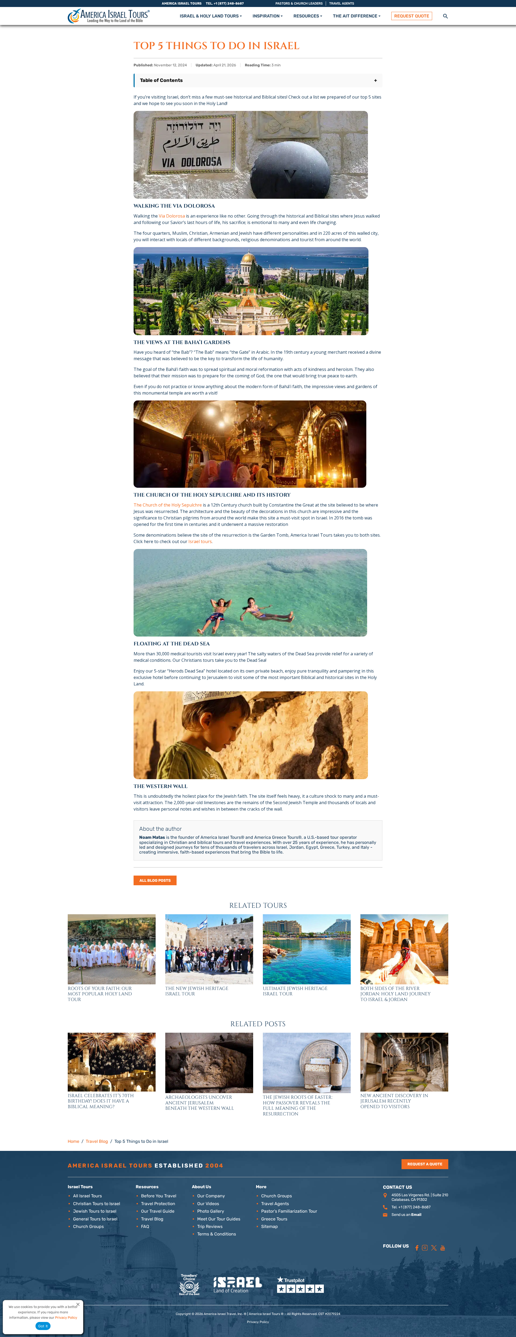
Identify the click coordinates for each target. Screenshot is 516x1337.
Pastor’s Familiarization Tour (289, 1211)
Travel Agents (341, 3)
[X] (434, 1248)
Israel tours (200, 541)
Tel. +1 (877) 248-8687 (225, 3)
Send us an (406, 1214)
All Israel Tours (87, 1195)
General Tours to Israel (95, 1219)
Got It (43, 1326)
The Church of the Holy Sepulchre (168, 505)
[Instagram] (425, 1248)
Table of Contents (258, 80)
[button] (445, 15)
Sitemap (269, 1226)
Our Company (211, 1195)
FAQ (145, 1226)
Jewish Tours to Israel (94, 1211)
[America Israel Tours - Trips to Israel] (109, 16)
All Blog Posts (155, 880)
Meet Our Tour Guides (218, 1219)
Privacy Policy (258, 1322)
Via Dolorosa (172, 216)
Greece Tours (274, 1219)
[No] (77, 1304)
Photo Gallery (210, 1211)
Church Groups (88, 1226)
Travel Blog (152, 1219)
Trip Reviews (210, 1226)
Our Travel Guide (157, 1211)
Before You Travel (158, 1195)
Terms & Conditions (216, 1234)
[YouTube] (442, 1248)
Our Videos (208, 1203)
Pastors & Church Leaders (299, 3)
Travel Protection (158, 1203)
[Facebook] (416, 1248)
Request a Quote (424, 1164)
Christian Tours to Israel (96, 1203)
